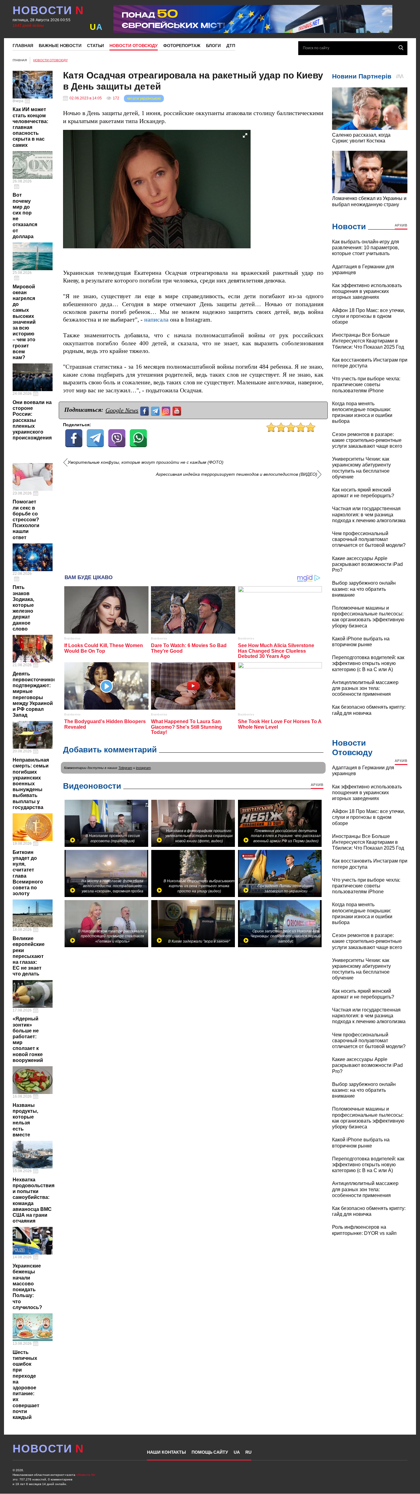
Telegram (125, 768)
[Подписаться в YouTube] (177, 410)
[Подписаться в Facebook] (145, 410)
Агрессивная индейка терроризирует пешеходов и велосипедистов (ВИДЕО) (236, 474)
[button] (245, 135)
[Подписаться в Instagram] (166, 410)
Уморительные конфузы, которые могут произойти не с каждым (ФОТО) (146, 462)
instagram (143, 768)
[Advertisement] (193, 523)
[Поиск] (400, 47)
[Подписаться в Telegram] (156, 410)
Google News (121, 410)
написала (156, 319)
